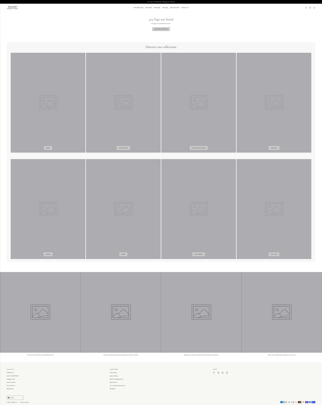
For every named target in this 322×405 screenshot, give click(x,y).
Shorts (48, 254)
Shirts (48, 148)
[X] (218, 373)
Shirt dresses (123, 148)
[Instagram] (223, 373)
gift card (274, 254)
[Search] (306, 8)
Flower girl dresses (199, 148)
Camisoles (274, 148)
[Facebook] (214, 373)
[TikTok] (227, 373)
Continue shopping (161, 29)
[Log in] (310, 8)
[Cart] (314, 8)
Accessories (198, 254)
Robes (123, 254)
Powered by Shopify (24, 402)
